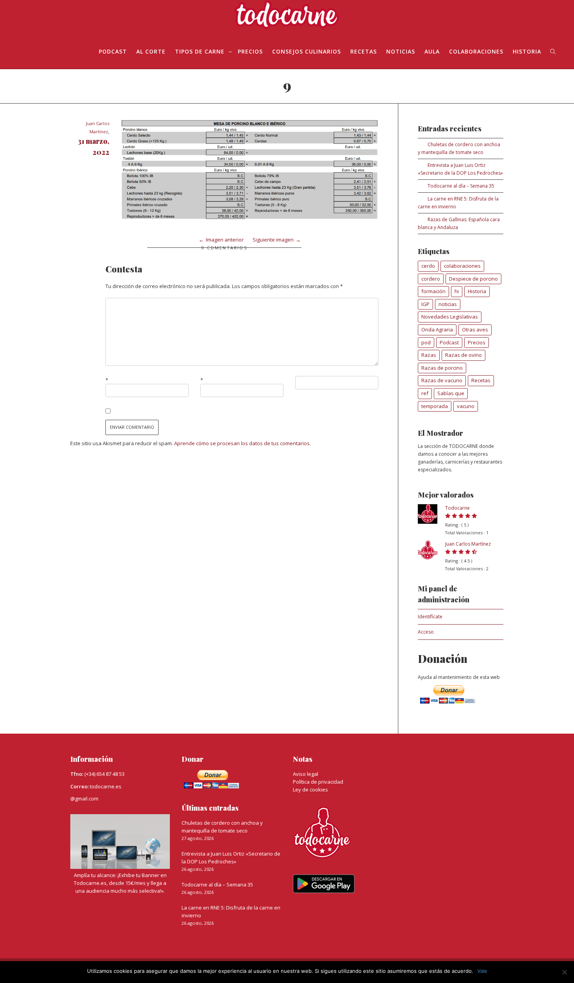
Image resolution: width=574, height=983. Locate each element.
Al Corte (151, 51)
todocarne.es (105, 786)
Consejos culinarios (306, 51)
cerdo (428, 265)
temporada (434, 406)
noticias (448, 304)
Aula (432, 51)
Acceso (426, 631)
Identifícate (430, 616)
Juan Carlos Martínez (468, 544)
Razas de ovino (463, 354)
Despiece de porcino (473, 278)
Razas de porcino (442, 367)
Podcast (449, 342)
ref (424, 393)
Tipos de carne (200, 51)
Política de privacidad (318, 781)
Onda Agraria (437, 329)
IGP (425, 304)
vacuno (465, 406)
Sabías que (450, 393)
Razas (428, 354)
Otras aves (475, 329)
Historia (527, 51)
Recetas (363, 51)
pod (426, 342)
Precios (250, 51)
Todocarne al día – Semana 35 (461, 186)
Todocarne (457, 508)
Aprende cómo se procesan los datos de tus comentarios (242, 443)
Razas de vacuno (441, 380)
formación (433, 291)
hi (457, 291)
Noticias (400, 51)
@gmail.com (84, 798)
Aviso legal (305, 773)
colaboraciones (462, 265)
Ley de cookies (310, 789)
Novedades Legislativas (449, 316)
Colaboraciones (476, 51)
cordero (430, 278)
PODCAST (113, 51)
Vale (482, 971)
